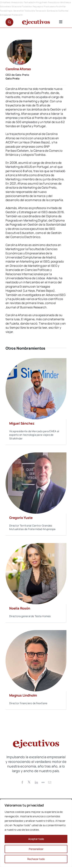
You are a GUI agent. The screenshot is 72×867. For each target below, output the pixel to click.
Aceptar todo (36, 839)
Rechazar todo (36, 859)
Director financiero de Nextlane (28, 703)
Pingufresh (41, 2)
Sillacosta (16, 6)
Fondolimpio (6, 10)
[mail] (49, 782)
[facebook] (22, 782)
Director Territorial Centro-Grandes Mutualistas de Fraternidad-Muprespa (32, 527)
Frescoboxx (54, 2)
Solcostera (5, 6)
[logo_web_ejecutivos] (36, 21)
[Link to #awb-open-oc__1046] (9, 22)
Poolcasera (49, 6)
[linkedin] (36, 782)
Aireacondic (17, 2)
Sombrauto (52, 10)
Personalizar (36, 849)
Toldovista (29, 10)
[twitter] (29, 782)
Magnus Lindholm (23, 695)
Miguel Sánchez (21, 423)
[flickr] (43, 782)
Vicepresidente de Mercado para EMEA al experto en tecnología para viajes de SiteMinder (34, 434)
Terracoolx (40, 10)
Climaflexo (5, 2)
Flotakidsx (27, 6)
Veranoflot (18, 10)
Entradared (5, 14)
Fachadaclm (30, 2)
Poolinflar (61, 6)
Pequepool (38, 6)
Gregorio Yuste (20, 517)
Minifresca (65, 2)
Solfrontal (63, 10)
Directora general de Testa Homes (30, 616)
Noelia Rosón (19, 608)
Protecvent (17, 14)
